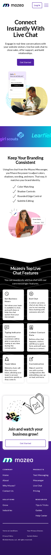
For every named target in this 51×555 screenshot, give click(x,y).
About (6, 480)
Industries (7, 510)
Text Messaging (40, 475)
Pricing (36, 491)
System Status (32, 536)
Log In (37, 5)
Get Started (25, 62)
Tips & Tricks (42, 505)
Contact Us (8, 491)
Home (5, 475)
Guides (39, 510)
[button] (46, 5)
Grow (5, 505)
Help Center (41, 515)
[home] (13, 5)
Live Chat (37, 485)
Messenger (38, 480)
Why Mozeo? (9, 485)
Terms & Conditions (10, 531)
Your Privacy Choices (35, 531)
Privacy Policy (8, 536)
